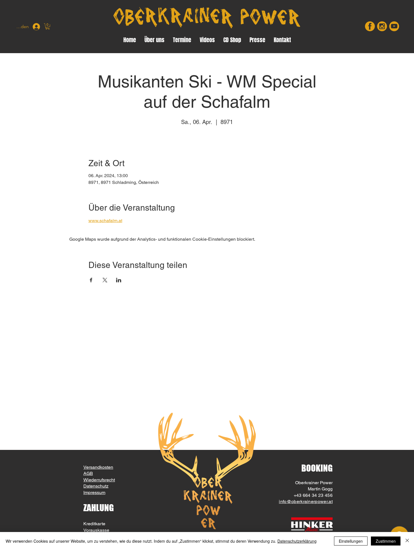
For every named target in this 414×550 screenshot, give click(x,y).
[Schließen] (407, 541)
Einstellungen (351, 541)
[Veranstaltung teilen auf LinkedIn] (118, 280)
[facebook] (370, 26)
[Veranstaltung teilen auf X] (105, 280)
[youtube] (394, 26)
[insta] (382, 26)
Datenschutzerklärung (297, 541)
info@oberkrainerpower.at (306, 501)
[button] (47, 26)
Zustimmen (386, 541)
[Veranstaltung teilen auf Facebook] (91, 280)
